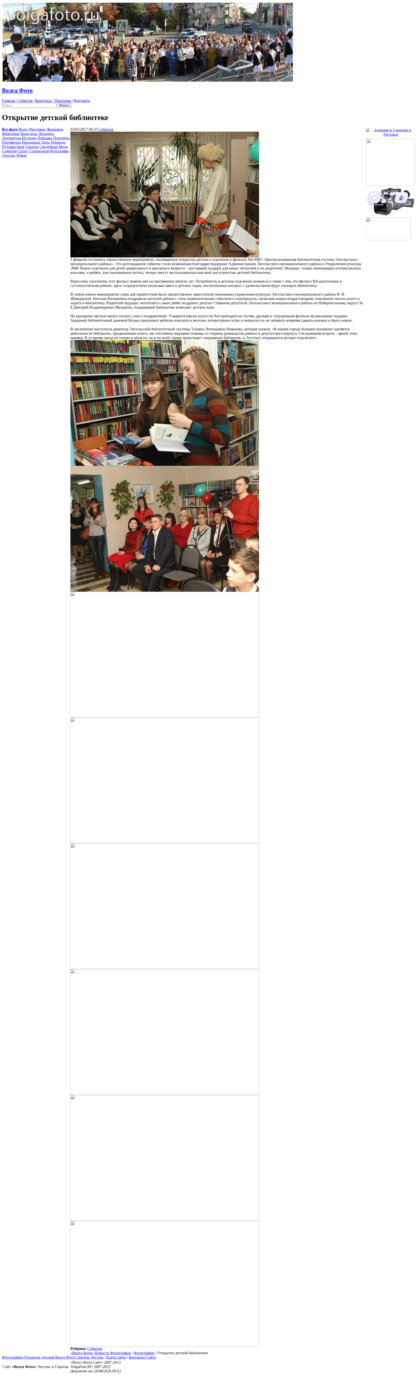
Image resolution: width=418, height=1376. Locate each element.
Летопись (46, 134)
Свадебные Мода (53, 147)
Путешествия (13, 147)
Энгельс (8, 155)
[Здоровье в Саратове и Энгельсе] (390, 131)
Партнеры (62, 101)
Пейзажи (44, 138)
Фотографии (144, 1353)
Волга (23, 129)
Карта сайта (116, 1357)
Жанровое (55, 129)
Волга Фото (17, 90)
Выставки (37, 129)
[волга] (390, 200)
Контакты (82, 101)
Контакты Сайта (142, 1357)
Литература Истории (19, 138)
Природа (58, 142)
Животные (11, 134)
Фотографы (59, 151)
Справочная (39, 151)
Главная (8, 101)
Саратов (31, 147)
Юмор (21, 155)
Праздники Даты (36, 142)
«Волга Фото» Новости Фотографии (100, 1353)
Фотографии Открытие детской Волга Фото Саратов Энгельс (53, 1357)
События (25, 101)
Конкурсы (43, 101)
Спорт (23, 151)
